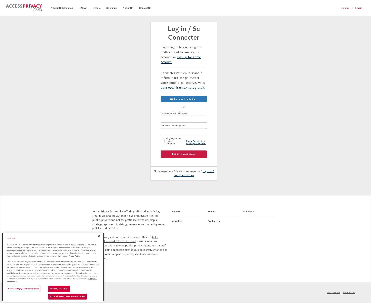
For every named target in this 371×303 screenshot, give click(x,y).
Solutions (111, 8)
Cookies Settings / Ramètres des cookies (23, 289)
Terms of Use (349, 293)
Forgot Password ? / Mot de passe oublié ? (196, 142)
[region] (53, 267)
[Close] (99, 236)
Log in (358, 8)
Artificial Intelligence (62, 8)
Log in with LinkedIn (184, 99)
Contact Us (145, 8)
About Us (128, 8)
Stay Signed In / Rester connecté (173, 141)
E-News (83, 8)
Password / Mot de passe (173, 125)
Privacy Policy (333, 293)
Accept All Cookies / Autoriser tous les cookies (67, 296)
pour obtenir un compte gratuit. (183, 87)
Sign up (345, 8)
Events (97, 8)
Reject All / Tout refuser (59, 289)
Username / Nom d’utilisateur (174, 113)
